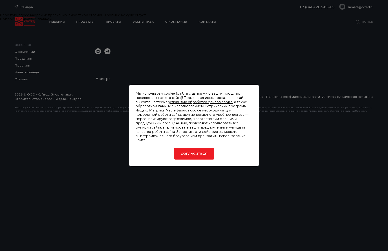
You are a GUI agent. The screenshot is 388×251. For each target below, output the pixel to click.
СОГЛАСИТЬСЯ (194, 154)
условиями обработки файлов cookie (200, 102)
